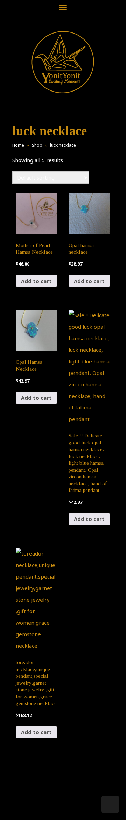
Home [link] (18, 145)
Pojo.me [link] (51, 803)
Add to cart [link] (36, 280)
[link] (63, 62)
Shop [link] (37, 145)
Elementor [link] (73, 807)
